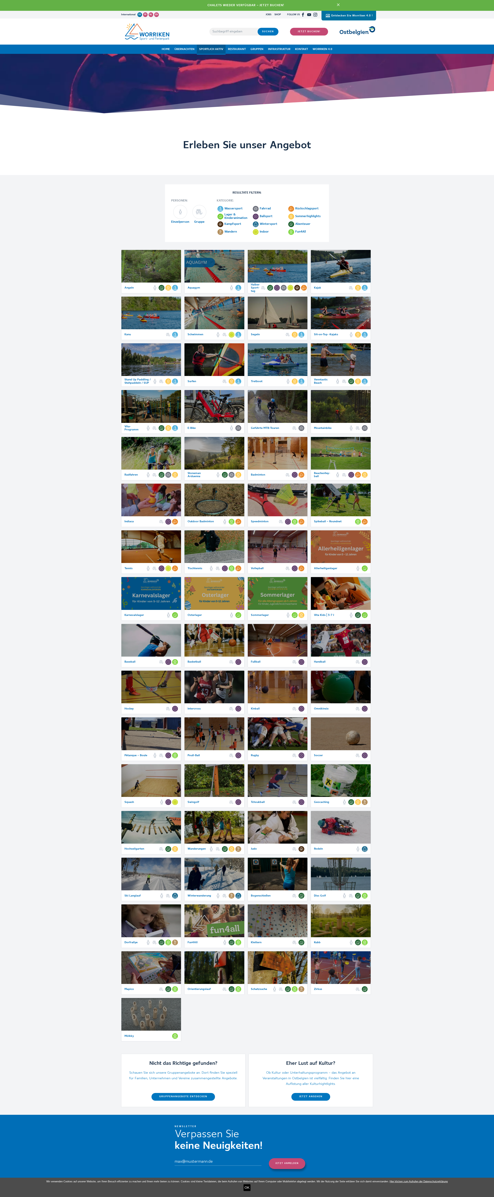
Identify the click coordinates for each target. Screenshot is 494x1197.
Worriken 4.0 (322, 49)
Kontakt (301, 49)
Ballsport (266, 216)
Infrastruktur (279, 49)
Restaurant (237, 49)
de (139, 15)
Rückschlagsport (307, 208)
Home (166, 49)
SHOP (277, 14)
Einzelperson (180, 221)
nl (151, 15)
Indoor (264, 231)
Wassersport (233, 208)
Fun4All (300, 231)
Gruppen (256, 49)
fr (145, 15)
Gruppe (199, 221)
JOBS (268, 14)
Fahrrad (265, 208)
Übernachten (184, 49)
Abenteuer (302, 224)
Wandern (230, 231)
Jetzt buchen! (309, 31)
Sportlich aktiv (211, 49)
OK (247, 1187)
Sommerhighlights (308, 216)
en (156, 15)
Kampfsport (232, 224)
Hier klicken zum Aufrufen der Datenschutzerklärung (419, 1181)
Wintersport (268, 224)
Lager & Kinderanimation (235, 216)
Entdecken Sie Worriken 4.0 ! (352, 15)
